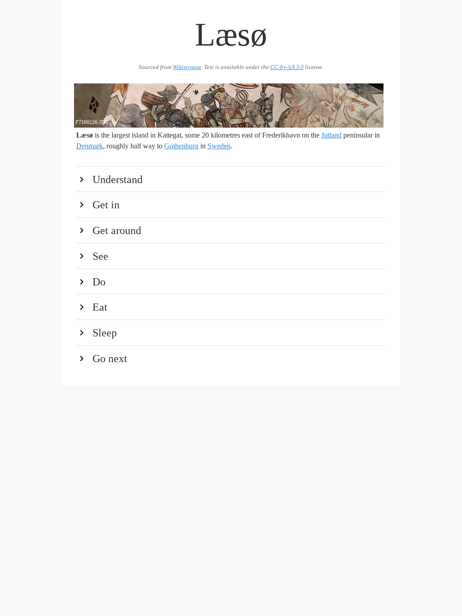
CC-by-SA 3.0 (287, 67)
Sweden (219, 146)
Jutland (331, 135)
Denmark (89, 146)
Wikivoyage (187, 67)
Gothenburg (181, 146)
